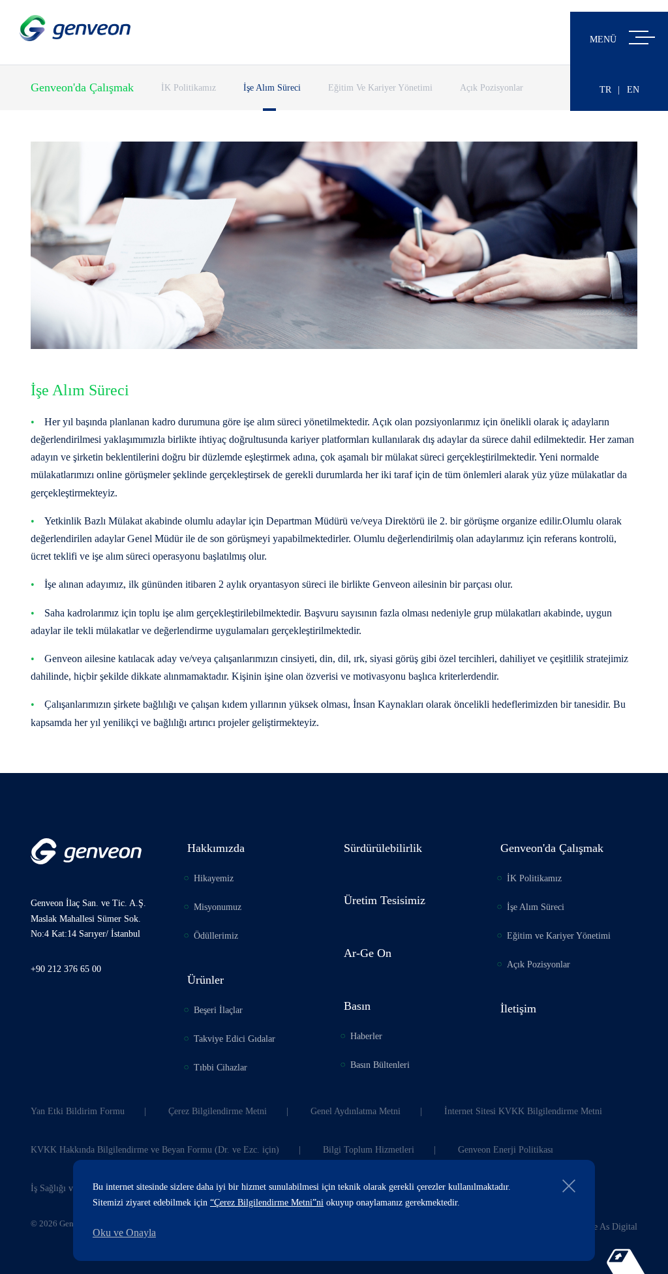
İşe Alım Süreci (272, 88)
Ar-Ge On (367, 953)
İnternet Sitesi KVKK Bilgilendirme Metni (523, 1111)
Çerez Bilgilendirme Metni (217, 1111)
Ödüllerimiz (216, 936)
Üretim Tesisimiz (384, 900)
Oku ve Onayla (124, 1232)
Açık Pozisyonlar (491, 88)
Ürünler (205, 979)
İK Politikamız (188, 88)
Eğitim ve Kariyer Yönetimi (380, 88)
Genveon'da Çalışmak (82, 87)
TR (605, 90)
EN (633, 90)
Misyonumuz (217, 907)
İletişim (518, 1008)
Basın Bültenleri (380, 1065)
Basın (357, 1005)
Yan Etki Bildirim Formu (78, 1111)
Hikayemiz (214, 878)
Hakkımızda (216, 848)
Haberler (366, 1036)
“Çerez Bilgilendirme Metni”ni (267, 1202)
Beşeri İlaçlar (218, 1010)
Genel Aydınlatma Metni (356, 1111)
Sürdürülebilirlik (383, 848)
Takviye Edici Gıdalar (234, 1039)
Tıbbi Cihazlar (220, 1067)
